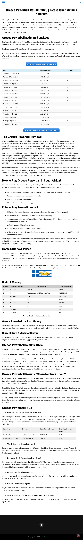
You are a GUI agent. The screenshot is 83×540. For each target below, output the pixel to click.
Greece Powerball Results (47, 537)
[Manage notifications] (78, 535)
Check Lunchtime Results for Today (42, 130)
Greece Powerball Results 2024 (42, 64)
